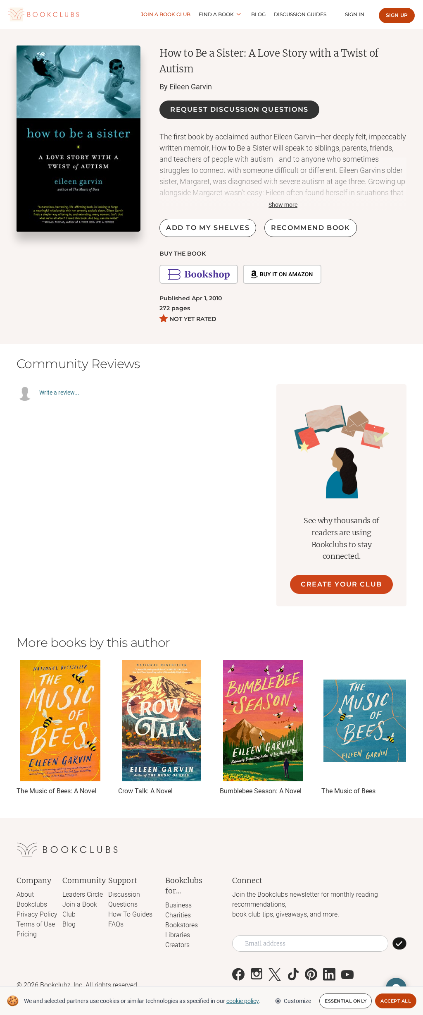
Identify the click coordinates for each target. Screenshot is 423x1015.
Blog (258, 14)
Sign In (354, 14)
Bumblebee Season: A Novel (261, 791)
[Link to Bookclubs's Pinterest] (311, 974)
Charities (178, 915)
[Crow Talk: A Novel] (161, 720)
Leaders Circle (82, 894)
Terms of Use (36, 924)
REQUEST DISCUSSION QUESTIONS (239, 109)
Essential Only (345, 1001)
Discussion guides (300, 14)
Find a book (216, 14)
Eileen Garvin (190, 86)
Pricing (27, 934)
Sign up (397, 15)
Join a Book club (165, 14)
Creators (177, 945)
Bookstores (181, 925)
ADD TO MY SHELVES (208, 228)
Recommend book (310, 228)
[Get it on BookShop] (198, 274)
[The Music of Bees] (364, 720)
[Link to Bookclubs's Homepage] (43, 14)
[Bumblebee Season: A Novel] (263, 720)
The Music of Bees (348, 791)
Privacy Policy (37, 914)
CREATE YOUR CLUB (341, 584)
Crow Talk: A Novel (145, 791)
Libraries (177, 935)
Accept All (395, 1001)
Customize (297, 1001)
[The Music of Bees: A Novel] (60, 720)
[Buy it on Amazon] (282, 274)
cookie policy (242, 1001)
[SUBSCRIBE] (399, 943)
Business (178, 905)
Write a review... (59, 392)
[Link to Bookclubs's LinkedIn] (329, 974)
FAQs (116, 924)
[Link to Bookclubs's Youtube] (347, 974)
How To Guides (130, 914)
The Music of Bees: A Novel (56, 791)
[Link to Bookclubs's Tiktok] (293, 974)
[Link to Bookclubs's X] (275, 974)
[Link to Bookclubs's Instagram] (256, 974)
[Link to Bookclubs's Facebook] (238, 974)
